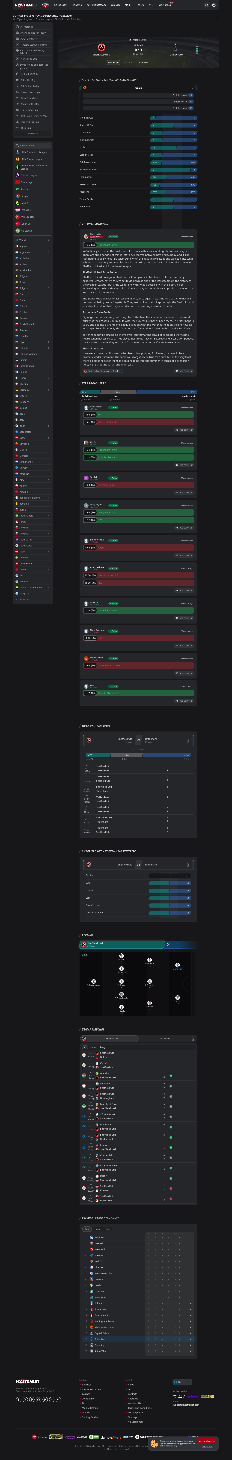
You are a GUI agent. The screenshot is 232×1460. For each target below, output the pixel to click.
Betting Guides (90, 1417)
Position (90, 875)
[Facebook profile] (18, 1399)
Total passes (86, 176)
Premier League (44, 19)
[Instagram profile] (38, 1399)
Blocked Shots (87, 139)
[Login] (214, 5)
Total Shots (85, 132)
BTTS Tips (26, 127)
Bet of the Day (28, 79)
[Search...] (206, 5)
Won (88, 882)
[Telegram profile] (51, 1399)
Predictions (60, 4)
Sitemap (132, 1417)
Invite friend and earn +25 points (34, 66)
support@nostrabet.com (186, 1404)
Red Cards (85, 206)
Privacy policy (135, 1412)
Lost (88, 897)
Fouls (82, 147)
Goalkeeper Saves (89, 169)
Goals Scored (93, 905)
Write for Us (134, 1403)
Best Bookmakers (96, 4)
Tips (19, 19)
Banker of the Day (30, 103)
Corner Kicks (86, 154)
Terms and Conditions (140, 1407)
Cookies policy (171, 1446)
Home (93, 1047)
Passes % (84, 191)
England (28, 19)
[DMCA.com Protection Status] (94, 1437)
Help (151, 4)
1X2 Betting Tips (29, 109)
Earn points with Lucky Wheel (32, 51)
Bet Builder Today (30, 85)
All (84, 1047)
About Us (133, 1398)
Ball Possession (88, 162)
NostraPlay (165, 4)
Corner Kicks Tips (30, 121)
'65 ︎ (191, 108)
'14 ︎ (191, 95)
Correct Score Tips (30, 91)
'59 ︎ (191, 101)
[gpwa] (56, 1437)
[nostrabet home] (28, 1381)
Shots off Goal (87, 125)
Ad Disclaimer (135, 1421)
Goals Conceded (94, 912)
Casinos (115, 4)
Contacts (132, 1393)
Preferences (207, 1446)
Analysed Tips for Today (33, 32)
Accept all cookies (207, 1441)
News (141, 4)
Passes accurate (88, 184)
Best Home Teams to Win (34, 115)
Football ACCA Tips (30, 74)
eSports (86, 1412)
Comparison (88, 1398)
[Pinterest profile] (32, 1399)
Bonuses (77, 4)
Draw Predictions (30, 97)
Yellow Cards (86, 199)
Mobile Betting (90, 1407)
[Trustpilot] (42, 1437)
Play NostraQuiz (29, 58)
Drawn (89, 890)
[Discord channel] (58, 1399)
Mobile (129, 4)
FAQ (130, 1389)
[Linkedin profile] (45, 1399)
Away (102, 1047)
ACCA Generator (29, 38)
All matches (27, 26)
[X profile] (25, 1399)
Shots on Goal (87, 117)
